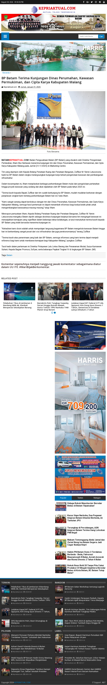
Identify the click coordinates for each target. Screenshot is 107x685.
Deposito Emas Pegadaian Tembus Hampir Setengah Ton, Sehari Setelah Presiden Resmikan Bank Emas (30, 671)
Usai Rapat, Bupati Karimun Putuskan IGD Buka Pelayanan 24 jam (84, 636)
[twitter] (92, 2)
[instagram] (96, 2)
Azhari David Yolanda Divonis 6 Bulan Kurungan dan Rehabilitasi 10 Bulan (28, 647)
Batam (9, 255)
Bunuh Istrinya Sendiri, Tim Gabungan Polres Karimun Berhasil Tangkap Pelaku (85, 610)
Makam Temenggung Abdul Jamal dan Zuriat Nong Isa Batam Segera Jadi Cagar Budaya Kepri (86, 542)
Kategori (97, 498)
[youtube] (104, 2)
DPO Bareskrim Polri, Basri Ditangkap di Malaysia (29, 622)
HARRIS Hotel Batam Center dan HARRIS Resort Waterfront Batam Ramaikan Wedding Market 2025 (83, 671)
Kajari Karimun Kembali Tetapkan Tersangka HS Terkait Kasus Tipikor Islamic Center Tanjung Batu (85, 648)
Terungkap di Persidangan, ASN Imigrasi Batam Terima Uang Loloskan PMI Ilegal (86, 530)
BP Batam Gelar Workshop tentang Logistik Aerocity (85, 587)
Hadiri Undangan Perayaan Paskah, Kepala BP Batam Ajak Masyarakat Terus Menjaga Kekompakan (84, 600)
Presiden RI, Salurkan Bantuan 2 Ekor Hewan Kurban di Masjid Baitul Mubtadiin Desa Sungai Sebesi (85, 660)
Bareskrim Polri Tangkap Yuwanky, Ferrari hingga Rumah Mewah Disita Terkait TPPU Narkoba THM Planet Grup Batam (53, 306)
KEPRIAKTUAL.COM (22, 682)
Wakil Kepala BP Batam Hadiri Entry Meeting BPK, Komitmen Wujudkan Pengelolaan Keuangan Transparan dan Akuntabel (31, 660)
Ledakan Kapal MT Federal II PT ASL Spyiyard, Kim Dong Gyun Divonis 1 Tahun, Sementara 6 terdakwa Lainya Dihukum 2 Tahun (87, 306)
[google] (88, 2)
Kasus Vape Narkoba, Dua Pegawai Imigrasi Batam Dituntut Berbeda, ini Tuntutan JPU (85, 518)
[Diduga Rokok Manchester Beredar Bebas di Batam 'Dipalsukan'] (60, 506)
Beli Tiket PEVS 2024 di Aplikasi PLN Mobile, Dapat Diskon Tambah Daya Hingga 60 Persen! (84, 623)
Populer (63, 498)
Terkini (80, 498)
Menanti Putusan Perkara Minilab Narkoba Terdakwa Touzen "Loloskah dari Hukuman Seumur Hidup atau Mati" (31, 637)
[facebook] (83, 2)
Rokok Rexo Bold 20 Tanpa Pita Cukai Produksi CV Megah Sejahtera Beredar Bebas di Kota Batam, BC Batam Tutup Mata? (86, 569)
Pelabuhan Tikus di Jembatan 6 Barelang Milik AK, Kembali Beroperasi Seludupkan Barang (17, 305)
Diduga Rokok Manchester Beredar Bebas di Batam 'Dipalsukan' (84, 504)
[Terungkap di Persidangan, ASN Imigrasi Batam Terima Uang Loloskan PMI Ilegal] (60, 531)
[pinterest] (100, 2)
